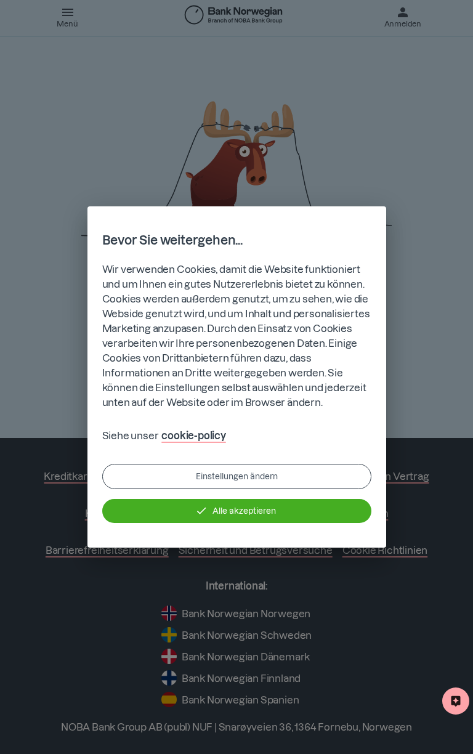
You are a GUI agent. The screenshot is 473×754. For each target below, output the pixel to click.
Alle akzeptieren (244, 510)
